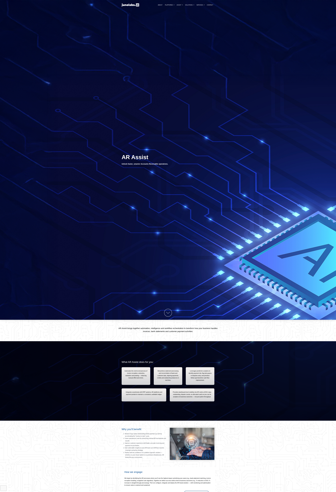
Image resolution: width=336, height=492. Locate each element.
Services (199, 5)
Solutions (189, 5)
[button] (174, 5)
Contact (210, 5)
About (160, 5)
